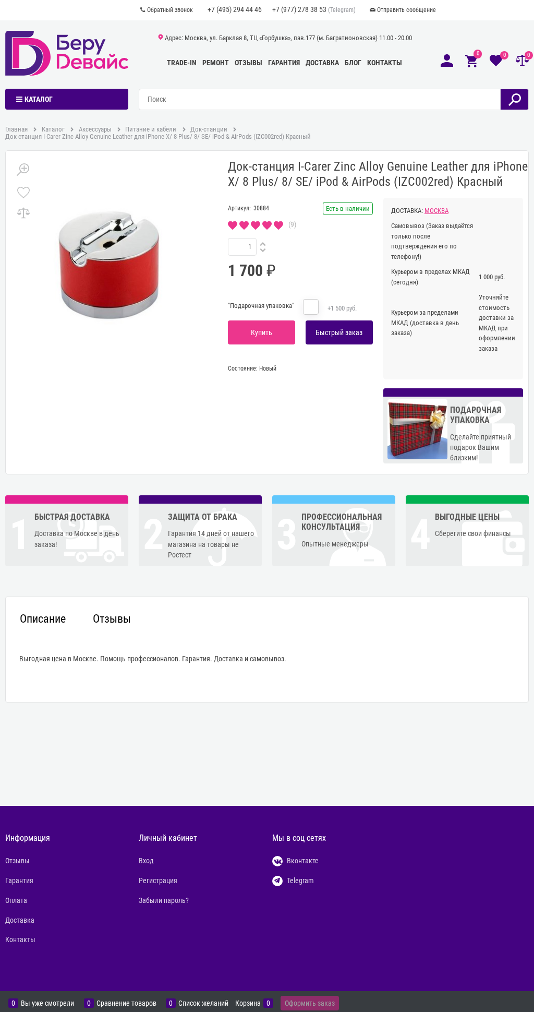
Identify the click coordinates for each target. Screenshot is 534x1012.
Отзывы (248, 62)
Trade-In (182, 62)
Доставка (322, 62)
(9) (292, 224)
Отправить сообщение (406, 10)
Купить (261, 332)
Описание (43, 619)
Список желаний (203, 1003)
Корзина (248, 1003)
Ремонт (215, 62)
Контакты (384, 62)
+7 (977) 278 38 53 (299, 9)
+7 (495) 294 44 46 (235, 9)
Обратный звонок (170, 10)
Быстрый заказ (338, 332)
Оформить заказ (310, 1003)
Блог (353, 62)
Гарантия (284, 62)
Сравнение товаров (126, 1003)
